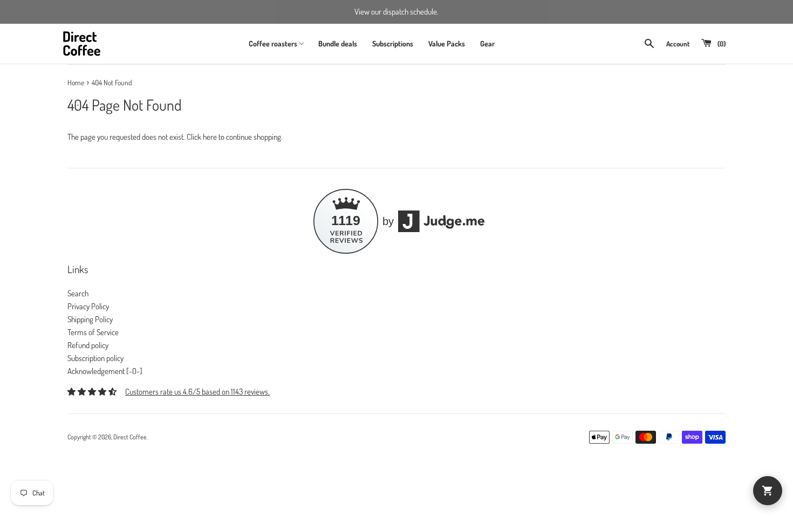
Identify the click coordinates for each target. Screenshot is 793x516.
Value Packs (446, 43)
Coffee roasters (273, 43)
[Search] (649, 43)
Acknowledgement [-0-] (104, 371)
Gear (487, 43)
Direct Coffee (130, 437)
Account (677, 43)
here (210, 137)
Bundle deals (337, 43)
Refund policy (87, 345)
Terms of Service (93, 332)
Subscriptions (392, 43)
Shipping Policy (90, 319)
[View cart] (767, 490)
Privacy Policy (88, 306)
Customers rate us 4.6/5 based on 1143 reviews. (197, 391)
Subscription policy (95, 358)
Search (77, 293)
